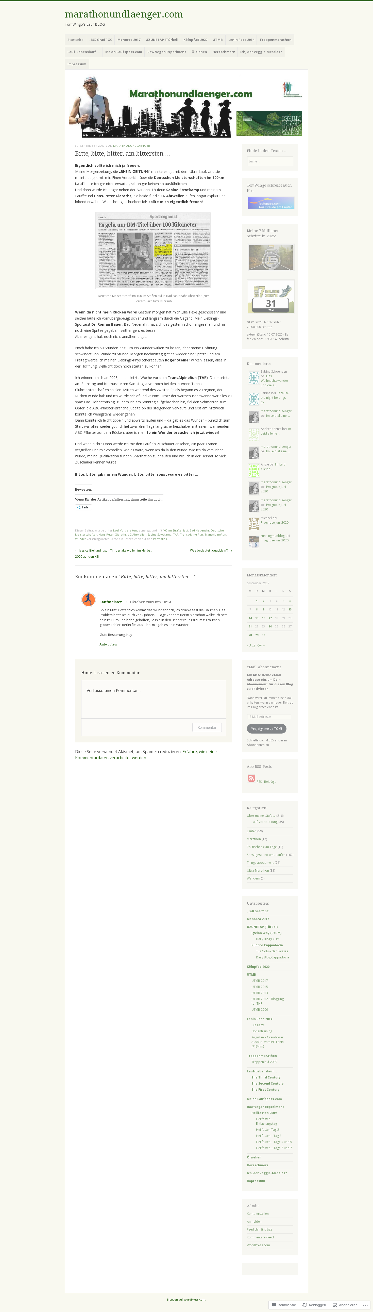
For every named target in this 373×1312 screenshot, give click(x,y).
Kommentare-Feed (260, 1237)
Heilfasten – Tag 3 (268, 1136)
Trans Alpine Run (191, 534)
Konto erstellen (258, 1213)
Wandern (253, 878)
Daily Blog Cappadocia (272, 957)
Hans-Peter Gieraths (112, 534)
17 (270, 618)
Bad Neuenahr (199, 530)
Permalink (160, 539)
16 (263, 618)
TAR (175, 534)
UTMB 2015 (259, 987)
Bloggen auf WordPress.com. (186, 1299)
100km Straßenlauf (175, 530)
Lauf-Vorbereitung (125, 530)
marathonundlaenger (131, 145)
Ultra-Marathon (258, 870)
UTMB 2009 (259, 1009)
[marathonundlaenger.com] (186, 106)
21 (250, 626)
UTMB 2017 (259, 980)
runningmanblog (273, 536)
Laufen (252, 831)
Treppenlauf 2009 (264, 1062)
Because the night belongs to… (275, 397)
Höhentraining (261, 1031)
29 (256, 635)
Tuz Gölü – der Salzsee (272, 951)
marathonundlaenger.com (124, 14)
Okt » (261, 645)
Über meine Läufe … (261, 815)
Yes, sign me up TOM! (266, 728)
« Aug (251, 645)
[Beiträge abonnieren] (251, 781)
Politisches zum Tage (262, 847)
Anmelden (254, 1221)
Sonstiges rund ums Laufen (266, 855)
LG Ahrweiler (137, 534)
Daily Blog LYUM (267, 939)
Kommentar (207, 727)
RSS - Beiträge (266, 781)
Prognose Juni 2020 (275, 522)
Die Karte (258, 1025)
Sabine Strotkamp (159, 534)
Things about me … (260, 862)
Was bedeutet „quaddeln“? (211, 550)
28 (250, 635)
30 (263, 635)
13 (290, 609)
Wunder (80, 539)
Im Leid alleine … (278, 415)
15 (256, 618)
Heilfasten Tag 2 (267, 1129)
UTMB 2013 (259, 993)
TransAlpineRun (215, 534)
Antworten (108, 644)
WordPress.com (258, 1245)
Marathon (254, 839)
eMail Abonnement (264, 667)
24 (270, 626)
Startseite (75, 39)
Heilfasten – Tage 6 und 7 (274, 1148)
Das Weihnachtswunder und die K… (274, 380)
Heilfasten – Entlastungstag (266, 1121)
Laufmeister (110, 602)
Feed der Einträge (259, 1229)
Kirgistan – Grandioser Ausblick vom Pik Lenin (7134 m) (267, 1042)
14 (250, 618)
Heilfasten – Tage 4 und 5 (274, 1142)
